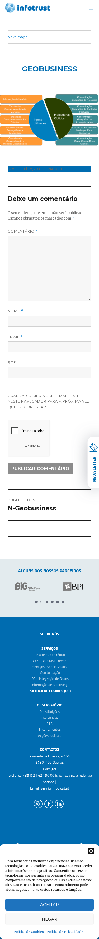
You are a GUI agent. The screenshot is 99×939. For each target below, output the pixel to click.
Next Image (18, 37)
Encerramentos (50, 729)
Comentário (23, 231)
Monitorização (49, 672)
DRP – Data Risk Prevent (50, 660)
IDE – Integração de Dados (50, 678)
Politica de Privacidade (64, 932)
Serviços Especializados (49, 666)
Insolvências (49, 717)
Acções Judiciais (49, 735)
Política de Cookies (28, 932)
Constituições (50, 711)
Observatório (49, 705)
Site (12, 362)
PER (49, 723)
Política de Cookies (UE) (50, 691)
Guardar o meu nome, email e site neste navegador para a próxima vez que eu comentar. (49, 401)
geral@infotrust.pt (54, 788)
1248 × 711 (54, 169)
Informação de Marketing (49, 684)
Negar (50, 919)
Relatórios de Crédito (49, 654)
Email (15, 337)
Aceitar (49, 904)
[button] (91, 851)
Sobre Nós (49, 634)
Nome (15, 311)
